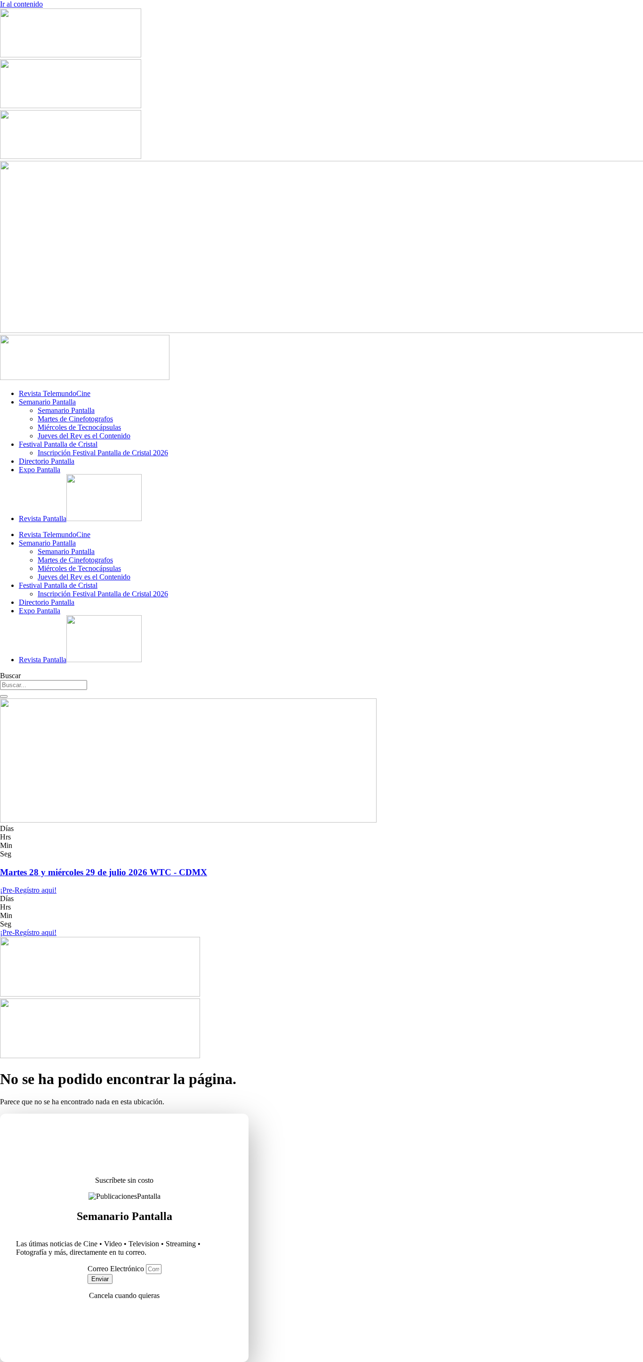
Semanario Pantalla (47, 402)
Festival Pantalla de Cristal (58, 444)
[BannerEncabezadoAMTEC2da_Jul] (70, 55)
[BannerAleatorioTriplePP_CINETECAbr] (100, 1056)
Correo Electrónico (117, 1269)
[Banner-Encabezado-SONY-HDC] (70, 106)
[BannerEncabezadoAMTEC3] (70, 156)
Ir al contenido (21, 4)
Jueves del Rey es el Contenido (84, 436)
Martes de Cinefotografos (75, 419)
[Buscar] (4, 696)
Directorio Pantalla (46, 461)
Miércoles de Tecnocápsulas (79, 427)
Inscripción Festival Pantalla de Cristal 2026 (103, 453)
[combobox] (43, 685)
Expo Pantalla (39, 470)
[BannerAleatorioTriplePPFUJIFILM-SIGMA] (100, 994)
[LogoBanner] (84, 377)
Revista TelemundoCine (54, 393)
